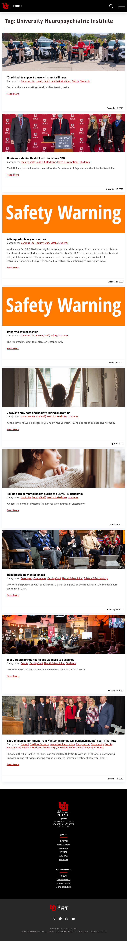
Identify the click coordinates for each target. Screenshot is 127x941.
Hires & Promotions (68, 161)
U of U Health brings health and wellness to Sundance (40, 660)
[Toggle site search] (111, 6)
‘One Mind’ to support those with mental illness (36, 77)
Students (85, 80)
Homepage (63, 841)
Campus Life (28, 80)
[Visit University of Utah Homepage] (5, 6)
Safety (75, 80)
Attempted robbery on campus (26, 239)
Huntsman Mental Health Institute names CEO (36, 158)
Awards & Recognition (62, 744)
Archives (63, 856)
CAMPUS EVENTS (63, 879)
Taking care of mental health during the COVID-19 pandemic (45, 494)
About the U (82, 931)
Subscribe (63, 859)
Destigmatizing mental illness (26, 575)
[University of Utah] (63, 908)
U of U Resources (63, 887)
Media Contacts (98, 931)
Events (24, 663)
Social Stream (63, 883)
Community (39, 578)
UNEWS (64, 876)
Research (62, 747)
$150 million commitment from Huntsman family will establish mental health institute (61, 741)
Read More (13, 93)
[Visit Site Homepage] (63, 816)
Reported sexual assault (22, 332)
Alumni (25, 744)
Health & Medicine (60, 80)
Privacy (71, 931)
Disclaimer (61, 931)
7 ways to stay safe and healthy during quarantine (38, 413)
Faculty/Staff (42, 80)
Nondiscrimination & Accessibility (38, 931)
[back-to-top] (123, 935)
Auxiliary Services (39, 744)
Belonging (26, 578)
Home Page (49, 747)
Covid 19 (26, 416)
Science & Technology (96, 578)
